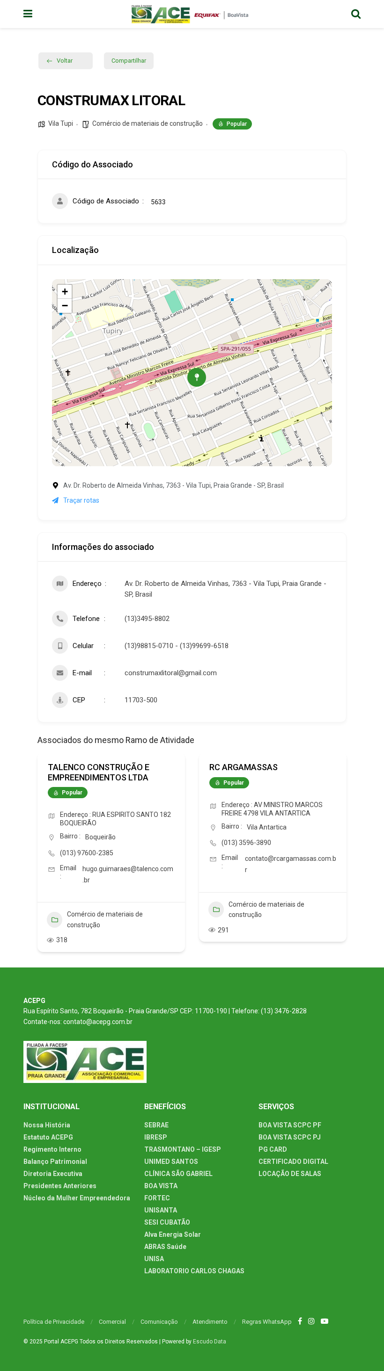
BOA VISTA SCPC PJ (289, 1137)
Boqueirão (100, 837)
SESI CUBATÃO (167, 1222)
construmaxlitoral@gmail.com (171, 673)
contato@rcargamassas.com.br (290, 864)
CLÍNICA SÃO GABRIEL (178, 1173)
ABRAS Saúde (165, 1246)
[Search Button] (356, 14)
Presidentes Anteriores (59, 1186)
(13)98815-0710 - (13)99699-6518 (177, 646)
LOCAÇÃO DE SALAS (289, 1173)
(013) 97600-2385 (86, 853)
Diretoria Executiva (52, 1173)
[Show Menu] (27, 14)
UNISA (154, 1259)
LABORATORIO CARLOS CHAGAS (194, 1271)
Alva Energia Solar (172, 1234)
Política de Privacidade (53, 1321)
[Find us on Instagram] (311, 1321)
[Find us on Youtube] (324, 1321)
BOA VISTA (160, 1186)
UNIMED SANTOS (171, 1161)
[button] (44, 860)
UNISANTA (160, 1210)
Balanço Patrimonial (55, 1161)
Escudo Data (209, 1341)
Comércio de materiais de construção (147, 123)
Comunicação (159, 1321)
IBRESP (155, 1137)
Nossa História (46, 1125)
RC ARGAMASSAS (243, 767)
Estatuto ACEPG (48, 1137)
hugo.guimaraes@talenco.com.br (127, 874)
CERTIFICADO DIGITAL (293, 1161)
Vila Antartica (267, 827)
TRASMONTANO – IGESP (182, 1149)
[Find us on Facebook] (300, 1321)
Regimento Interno (52, 1149)
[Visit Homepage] (192, 14)
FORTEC (157, 1198)
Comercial (112, 1321)
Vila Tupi (60, 123)
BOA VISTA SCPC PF (289, 1125)
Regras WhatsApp (267, 1321)
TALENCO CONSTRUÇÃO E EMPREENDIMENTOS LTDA (98, 772)
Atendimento (210, 1321)
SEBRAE (156, 1125)
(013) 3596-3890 (246, 842)
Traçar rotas (81, 500)
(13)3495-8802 (147, 618)
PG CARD (272, 1149)
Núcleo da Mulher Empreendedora (76, 1198)
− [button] (65, 305)
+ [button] (65, 291)
